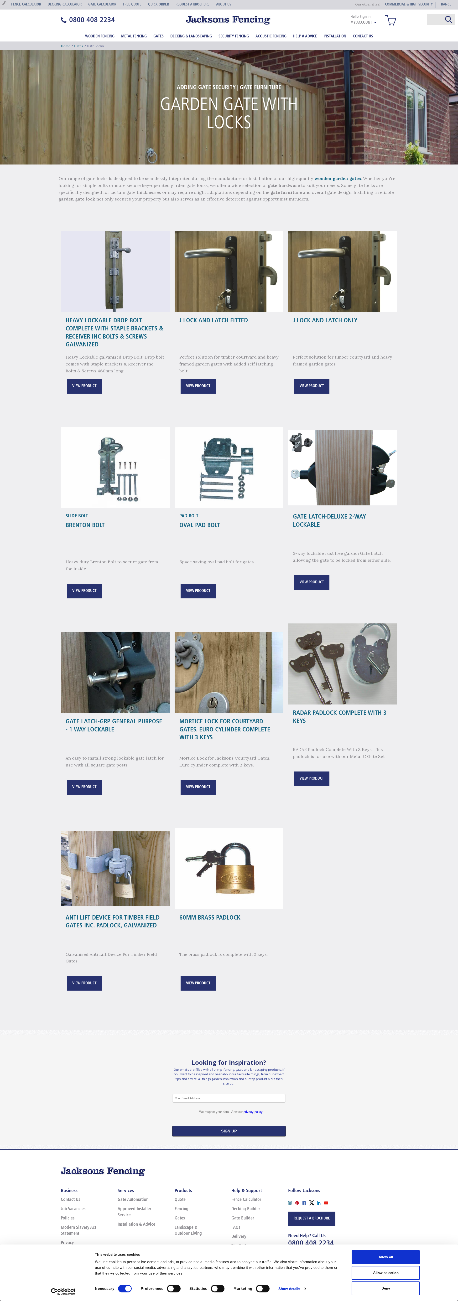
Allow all (386, 1257)
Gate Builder (242, 1218)
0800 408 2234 (311, 1243)
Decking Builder (245, 1209)
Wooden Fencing (99, 36)
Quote (180, 1200)
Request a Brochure (312, 1218)
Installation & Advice (136, 1225)
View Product (84, 386)
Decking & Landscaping (191, 36)
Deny (385, 1288)
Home (65, 46)
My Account (361, 23)
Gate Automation (133, 1200)
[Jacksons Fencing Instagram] (291, 1202)
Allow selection (386, 1273)
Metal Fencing (134, 36)
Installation (335, 36)
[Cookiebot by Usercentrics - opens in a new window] (63, 1291)
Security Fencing (234, 36)
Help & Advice (305, 36)
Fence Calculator (246, 1200)
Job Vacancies (73, 1209)
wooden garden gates (337, 178)
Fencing (181, 1209)
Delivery (238, 1237)
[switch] (174, 1288)
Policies (67, 1218)
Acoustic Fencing (270, 36)
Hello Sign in (360, 17)
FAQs (235, 1228)
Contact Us (363, 36)
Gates (158, 36)
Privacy (67, 1243)
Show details (289, 1289)
